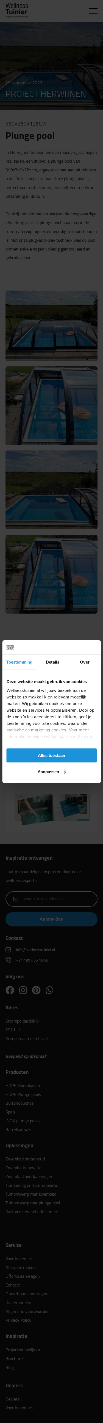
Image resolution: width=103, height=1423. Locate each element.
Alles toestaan (51, 755)
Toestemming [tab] (19, 662)
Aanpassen (48, 771)
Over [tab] (84, 662)
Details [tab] (52, 662)
